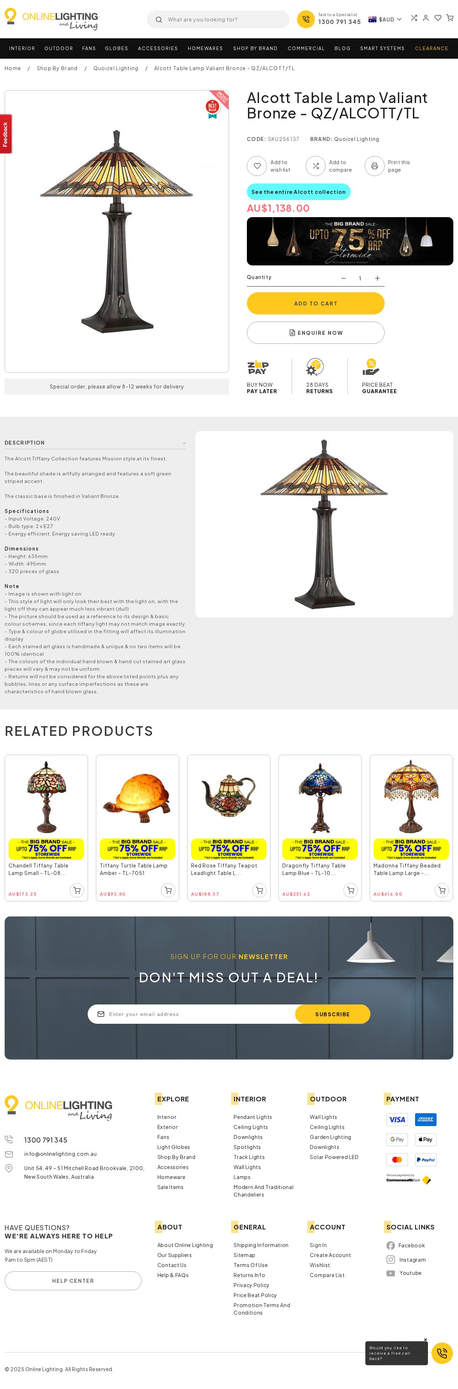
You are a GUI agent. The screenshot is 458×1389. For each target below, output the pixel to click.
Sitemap (244, 1252)
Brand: (321, 139)
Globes (116, 48)
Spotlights (247, 1144)
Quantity (259, 277)
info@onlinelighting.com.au (60, 1151)
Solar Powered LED (334, 1154)
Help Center (73, 1279)
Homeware (171, 1175)
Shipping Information (261, 1242)
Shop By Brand (176, 1154)
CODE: (257, 139)
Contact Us (172, 1263)
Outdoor (58, 48)
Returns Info (249, 1273)
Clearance (432, 48)
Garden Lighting (330, 1134)
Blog (343, 48)
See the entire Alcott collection (299, 192)
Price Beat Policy (255, 1293)
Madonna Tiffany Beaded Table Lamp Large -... (410, 863)
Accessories (158, 48)
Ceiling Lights (251, 1124)
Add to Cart (316, 303)
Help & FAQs (173, 1273)
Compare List (327, 1273)
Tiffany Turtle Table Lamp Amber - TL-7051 (137, 863)
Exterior (167, 1124)
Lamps (242, 1175)
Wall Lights (247, 1164)
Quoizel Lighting (357, 139)
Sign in (318, 1242)
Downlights (248, 1134)
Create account (330, 1252)
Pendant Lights (253, 1114)
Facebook (412, 1243)
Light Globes (173, 1144)
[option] (47, 827)
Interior (22, 48)
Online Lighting (51, 19)
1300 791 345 (339, 21)
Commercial (306, 48)
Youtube (411, 1271)
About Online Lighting (185, 1242)
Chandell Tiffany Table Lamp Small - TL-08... (42, 863)
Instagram (413, 1257)
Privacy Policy (252, 1283)
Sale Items (170, 1185)
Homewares (205, 48)
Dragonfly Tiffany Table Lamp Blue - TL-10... (318, 863)
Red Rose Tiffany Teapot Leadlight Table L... (228, 863)
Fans (89, 48)
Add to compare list (316, 166)
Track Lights (249, 1154)
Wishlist (320, 1263)
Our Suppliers (174, 1252)
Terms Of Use (251, 1263)
